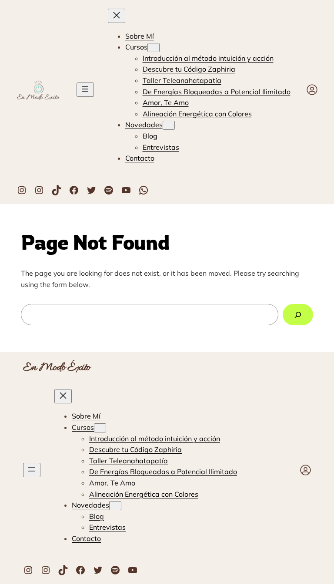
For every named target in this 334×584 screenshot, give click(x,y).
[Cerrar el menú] (116, 16)
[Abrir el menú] (85, 89)
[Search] (298, 314)
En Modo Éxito (56, 368)
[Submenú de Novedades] (169, 125)
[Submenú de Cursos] (153, 47)
